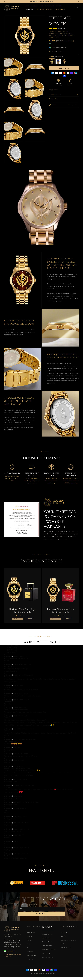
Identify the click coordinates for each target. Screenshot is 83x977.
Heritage (29, 936)
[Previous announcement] (4, 1)
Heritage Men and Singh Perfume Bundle (22, 610)
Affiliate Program (66, 947)
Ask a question (73, 105)
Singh (28, 944)
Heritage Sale (31, 932)
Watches (63, 936)
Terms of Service (47, 934)
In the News (65, 944)
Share (54, 105)
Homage (29, 940)
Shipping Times (47, 945)
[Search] (74, 7)
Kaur (28, 947)
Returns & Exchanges (48, 949)
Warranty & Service (47, 957)
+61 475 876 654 (11, 951)
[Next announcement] (78, 1)
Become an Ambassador (69, 940)
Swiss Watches (31, 955)
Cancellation (46, 953)
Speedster (30, 951)
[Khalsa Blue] (58, 61)
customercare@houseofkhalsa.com (13, 955)
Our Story (64, 932)
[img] (8, 656)
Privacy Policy (46, 938)
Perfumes (30, 959)
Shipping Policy (47, 942)
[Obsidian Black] (52, 61)
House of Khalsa (37, 973)
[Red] (64, 61)
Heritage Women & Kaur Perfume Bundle (60, 610)
